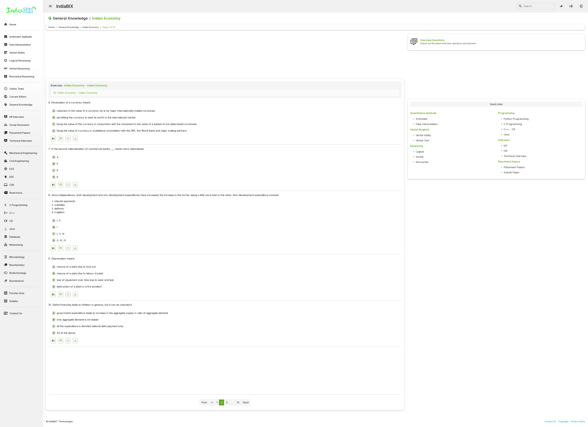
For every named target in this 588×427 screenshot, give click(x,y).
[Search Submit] (520, 6)
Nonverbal (422, 162)
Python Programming (516, 118)
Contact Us (550, 421)
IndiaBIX (64, 6)
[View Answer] (53, 138)
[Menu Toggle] (50, 6)
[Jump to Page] (212, 402)
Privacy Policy (578, 421)
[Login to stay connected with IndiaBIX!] (581, 6)
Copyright (563, 421)
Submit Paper (512, 172)
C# (513, 129)
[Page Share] (561, 6)
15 (238, 402)
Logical (420, 151)
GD (505, 145)
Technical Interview (515, 156)
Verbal (419, 156)
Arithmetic (422, 118)
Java (506, 134)
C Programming (513, 124)
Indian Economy (91, 27)
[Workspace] (68, 138)
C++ (506, 129)
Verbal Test (422, 140)
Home (51, 27)
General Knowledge (68, 27)
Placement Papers (514, 167)
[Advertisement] (138, 55)
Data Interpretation (427, 124)
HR (505, 150)
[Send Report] (75, 138)
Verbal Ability (423, 135)
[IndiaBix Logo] (21, 12)
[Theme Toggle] (571, 6)
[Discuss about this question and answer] (60, 138)
